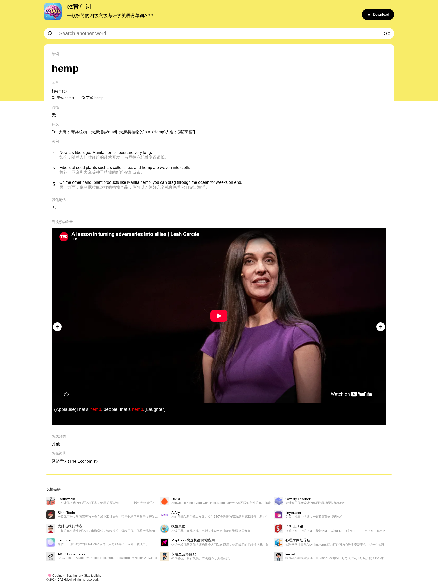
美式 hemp (65, 98)
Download (381, 14)
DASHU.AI (64, 579)
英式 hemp (94, 98)
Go (387, 33)
